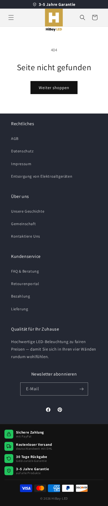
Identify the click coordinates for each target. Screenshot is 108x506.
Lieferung (19, 308)
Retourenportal (25, 283)
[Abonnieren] (82, 389)
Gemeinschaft (23, 223)
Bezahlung (20, 296)
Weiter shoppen (54, 87)
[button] (11, 17)
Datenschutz (22, 150)
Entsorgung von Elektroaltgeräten (41, 176)
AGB (15, 138)
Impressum (21, 163)
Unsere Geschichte (27, 211)
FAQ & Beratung (25, 271)
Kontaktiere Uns (25, 236)
